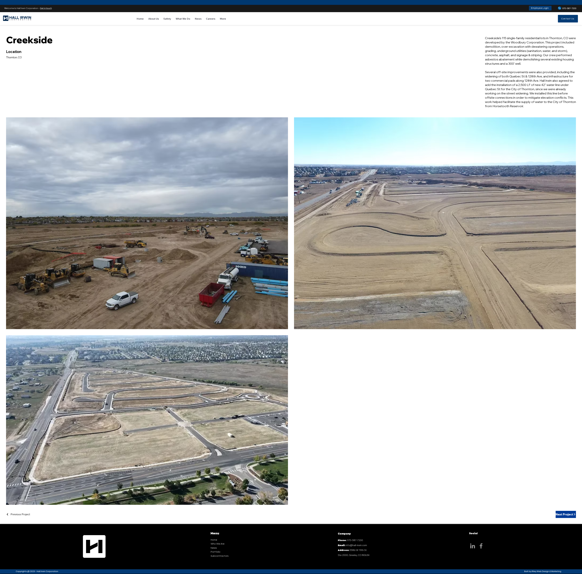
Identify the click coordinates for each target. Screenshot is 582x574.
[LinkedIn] (472, 545)
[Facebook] (481, 545)
